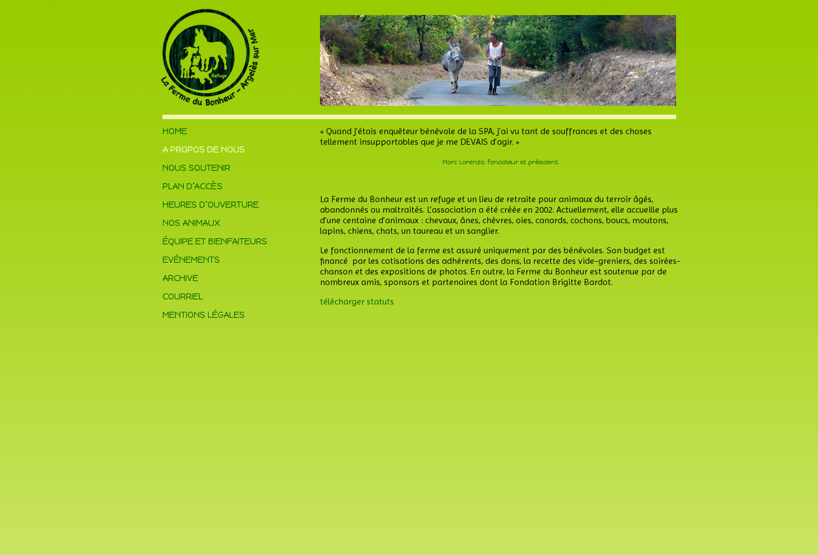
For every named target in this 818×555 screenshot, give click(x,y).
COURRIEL (182, 296)
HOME (174, 131)
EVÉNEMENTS (191, 259)
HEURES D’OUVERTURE (210, 204)
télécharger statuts (357, 301)
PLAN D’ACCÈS (192, 186)
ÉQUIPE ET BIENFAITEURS (214, 241)
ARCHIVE (180, 278)
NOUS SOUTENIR (196, 168)
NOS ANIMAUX (191, 223)
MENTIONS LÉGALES (203, 315)
